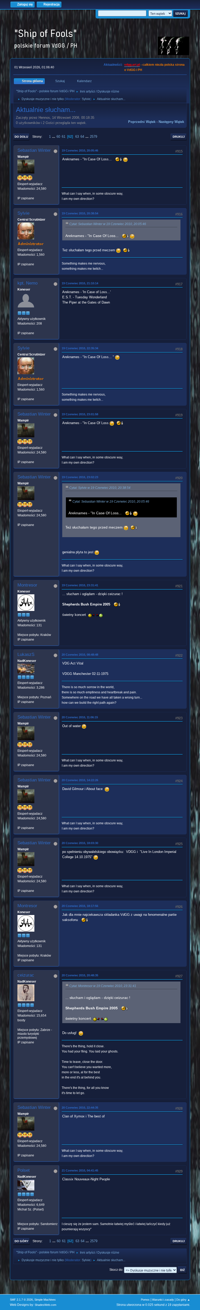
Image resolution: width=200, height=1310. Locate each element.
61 (63, 137)
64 (82, 137)
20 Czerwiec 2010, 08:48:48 (80, 654)
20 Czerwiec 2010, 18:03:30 (80, 843)
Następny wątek (171, 122)
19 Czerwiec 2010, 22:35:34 (80, 348)
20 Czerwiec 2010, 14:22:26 (80, 780)
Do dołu (21, 136)
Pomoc (145, 1299)
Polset (23, 1170)
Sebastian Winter (34, 150)
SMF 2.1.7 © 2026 (21, 1299)
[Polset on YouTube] (19, 1219)
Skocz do (115, 1270)
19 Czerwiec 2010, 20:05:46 (80, 150)
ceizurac (25, 975)
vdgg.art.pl (132, 65)
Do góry (21, 1241)
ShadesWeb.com (45, 1304)
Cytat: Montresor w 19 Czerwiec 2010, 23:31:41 (102, 986)
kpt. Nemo (27, 283)
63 (77, 137)
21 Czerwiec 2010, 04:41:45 (80, 1170)
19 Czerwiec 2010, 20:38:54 (80, 213)
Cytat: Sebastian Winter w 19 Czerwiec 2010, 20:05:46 (107, 224)
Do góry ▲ (183, 1299)
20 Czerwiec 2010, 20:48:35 (80, 975)
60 (58, 137)
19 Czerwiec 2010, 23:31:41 (80, 585)
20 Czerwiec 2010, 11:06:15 (80, 717)
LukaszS (25, 654)
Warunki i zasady (163, 1299)
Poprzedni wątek (141, 122)
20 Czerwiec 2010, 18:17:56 (80, 905)
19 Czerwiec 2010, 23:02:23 (80, 477)
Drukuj (179, 136)
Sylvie (86, 99)
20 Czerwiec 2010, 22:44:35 (80, 1107)
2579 (93, 137)
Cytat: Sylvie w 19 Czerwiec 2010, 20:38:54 (99, 488)
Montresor (27, 585)
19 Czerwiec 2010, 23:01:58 (80, 414)
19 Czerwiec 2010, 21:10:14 (80, 283)
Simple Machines (45, 1299)
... (54, 137)
